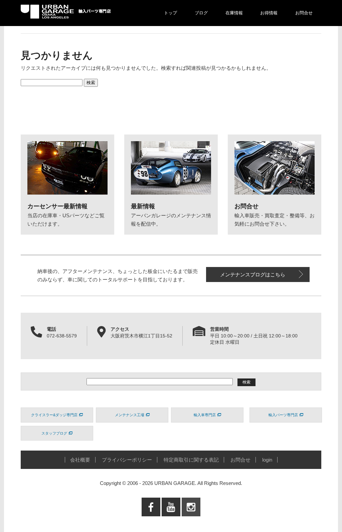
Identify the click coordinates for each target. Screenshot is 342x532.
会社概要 (80, 460)
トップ (170, 12)
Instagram (191, 520)
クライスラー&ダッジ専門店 (54, 415)
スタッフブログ (54, 433)
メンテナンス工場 (129, 415)
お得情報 (269, 12)
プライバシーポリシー (127, 460)
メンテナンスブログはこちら (252, 274)
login (267, 460)
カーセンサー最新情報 (57, 206)
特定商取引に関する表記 (191, 460)
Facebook (151, 520)
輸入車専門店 (205, 415)
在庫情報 (234, 12)
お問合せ (304, 12)
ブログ (201, 12)
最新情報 (143, 206)
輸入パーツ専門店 (283, 415)
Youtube (171, 520)
